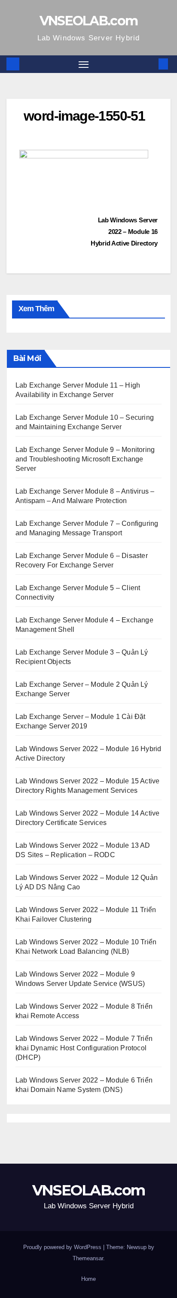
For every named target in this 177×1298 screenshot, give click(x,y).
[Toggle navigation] (83, 64)
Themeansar (88, 1258)
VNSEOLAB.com (89, 21)
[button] (150, 63)
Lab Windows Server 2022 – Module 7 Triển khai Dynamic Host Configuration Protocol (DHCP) (84, 1048)
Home (88, 1279)
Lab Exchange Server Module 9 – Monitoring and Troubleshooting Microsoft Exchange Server (85, 459)
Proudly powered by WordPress (63, 1247)
